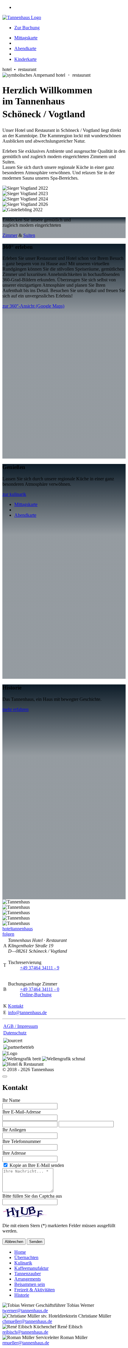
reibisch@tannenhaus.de (25, 1332)
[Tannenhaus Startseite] (21, 17)
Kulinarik (23, 1262)
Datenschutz (14, 1032)
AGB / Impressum (20, 1026)
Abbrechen (14, 1241)
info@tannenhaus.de (27, 1012)
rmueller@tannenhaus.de (25, 1342)
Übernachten (26, 1257)
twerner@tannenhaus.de (25, 1310)
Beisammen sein (29, 1284)
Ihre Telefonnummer (21, 1141)
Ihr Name (11, 1100)
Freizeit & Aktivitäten (34, 1289)
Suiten (29, 235)
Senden (35, 1241)
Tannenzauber (27, 1273)
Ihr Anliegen (14, 1129)
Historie (21, 1295)
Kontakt (15, 1005)
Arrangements (27, 1278)
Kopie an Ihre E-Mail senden (36, 1165)
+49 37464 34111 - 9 (39, 967)
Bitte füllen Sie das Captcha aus (32, 1196)
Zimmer (9, 235)
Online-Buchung (35, 994)
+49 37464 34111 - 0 (39, 989)
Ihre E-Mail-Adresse (21, 1111)
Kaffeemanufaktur (31, 1268)
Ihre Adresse (14, 1153)
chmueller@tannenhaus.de (27, 1321)
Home (20, 1252)
